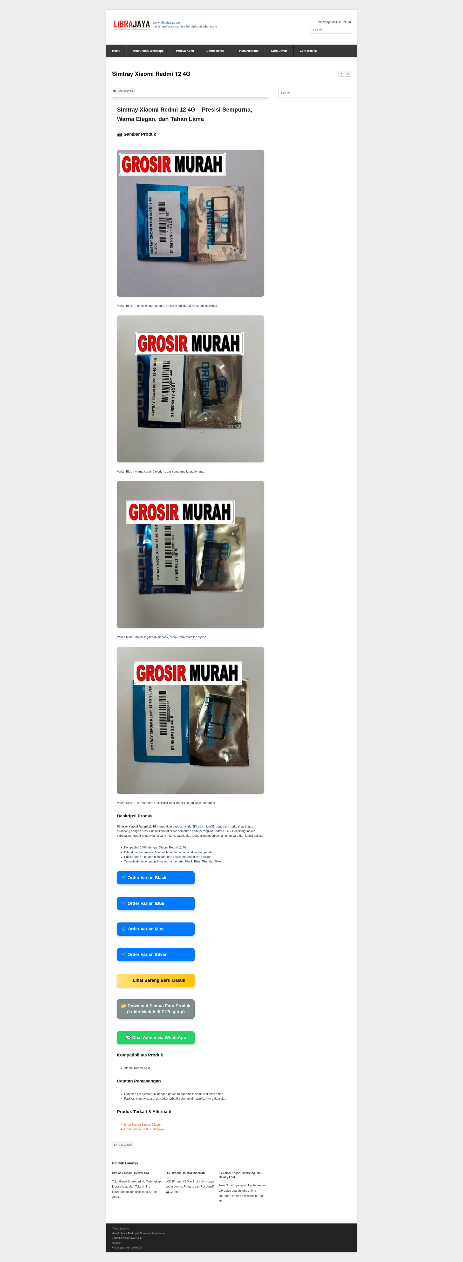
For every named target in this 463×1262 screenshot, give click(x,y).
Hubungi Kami (249, 50)
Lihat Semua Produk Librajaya (144, 1129)
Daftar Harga (215, 50)
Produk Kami (185, 50)
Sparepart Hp (126, 91)
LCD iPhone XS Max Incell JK (185, 1173)
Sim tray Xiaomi (123, 1144)
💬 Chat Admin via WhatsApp (156, 1037)
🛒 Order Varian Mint (142, 929)
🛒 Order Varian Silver (144, 954)
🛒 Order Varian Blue (142, 903)
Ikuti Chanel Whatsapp (148, 50)
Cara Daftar (279, 50)
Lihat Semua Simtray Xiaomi (142, 1124)
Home (116, 50)
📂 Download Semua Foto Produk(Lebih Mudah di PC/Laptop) (156, 1008)
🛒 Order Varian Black (143, 877)
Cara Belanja (309, 50)
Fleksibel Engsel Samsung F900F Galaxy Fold (241, 1175)
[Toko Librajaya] (165, 24)
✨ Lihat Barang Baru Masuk (155, 980)
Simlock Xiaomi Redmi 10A (130, 1173)
